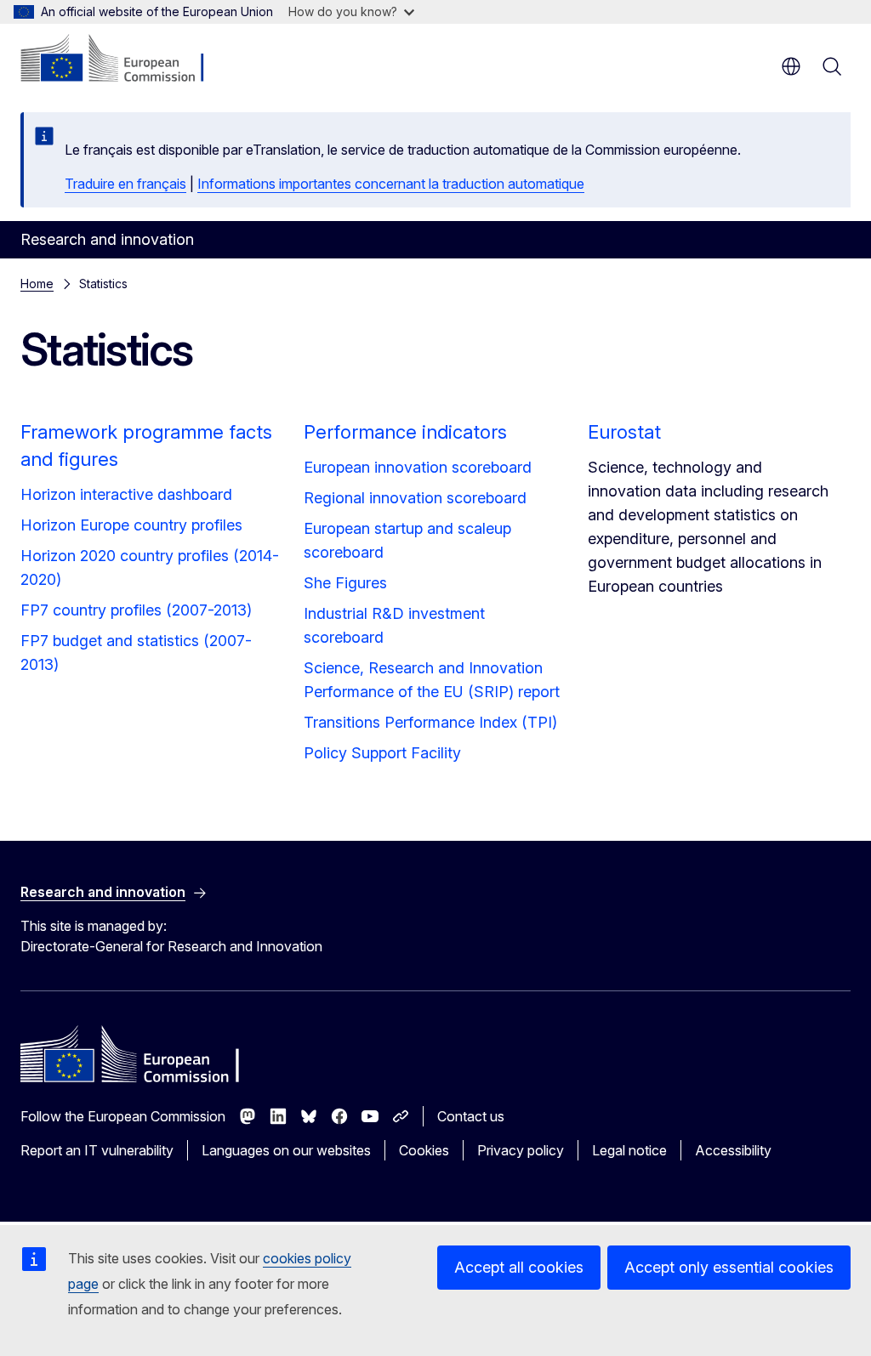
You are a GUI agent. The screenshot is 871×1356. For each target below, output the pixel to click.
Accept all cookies (519, 1267)
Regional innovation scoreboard (415, 498)
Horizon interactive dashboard (126, 494)
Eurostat (624, 432)
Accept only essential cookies (729, 1267)
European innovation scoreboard (418, 467)
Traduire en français (125, 183)
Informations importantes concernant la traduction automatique (390, 183)
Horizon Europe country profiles (131, 525)
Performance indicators (405, 432)
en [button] (791, 66)
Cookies (424, 1150)
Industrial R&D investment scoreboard (394, 625)
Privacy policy (520, 1150)
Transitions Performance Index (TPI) (430, 722)
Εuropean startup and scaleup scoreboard (407, 540)
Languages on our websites (286, 1150)
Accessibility (733, 1150)
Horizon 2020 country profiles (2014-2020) (149, 567)
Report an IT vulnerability (97, 1150)
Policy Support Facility (382, 753)
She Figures (345, 583)
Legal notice (629, 1150)
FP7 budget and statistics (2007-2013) (136, 652)
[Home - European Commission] (123, 59)
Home (37, 283)
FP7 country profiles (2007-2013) (136, 610)
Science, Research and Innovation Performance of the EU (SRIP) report (432, 680)
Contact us (470, 1116)
